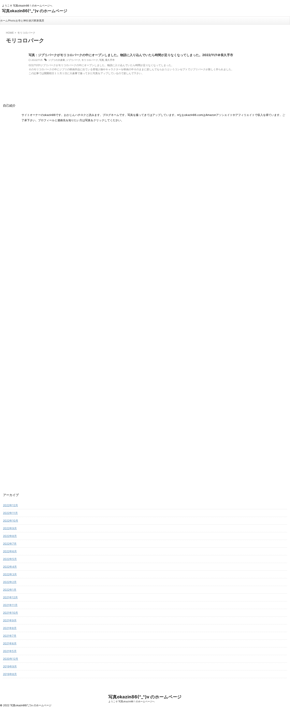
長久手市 (110, 59)
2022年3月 (10, 574)
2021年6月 (10, 643)
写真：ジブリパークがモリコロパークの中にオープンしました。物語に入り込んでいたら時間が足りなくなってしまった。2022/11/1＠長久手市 (131, 55)
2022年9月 (10, 528)
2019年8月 (10, 674)
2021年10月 (10, 612)
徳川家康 (34, 20)
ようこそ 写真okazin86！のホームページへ (131, 701)
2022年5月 (10, 559)
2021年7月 (9, 635)
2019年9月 (10, 666)
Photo (11, 20)
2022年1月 (9, 589)
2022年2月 (10, 582)
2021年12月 (10, 597)
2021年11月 (10, 605)
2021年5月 (10, 651)
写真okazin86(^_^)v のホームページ (34, 10)
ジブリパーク (73, 59)
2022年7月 (10, 543)
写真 (101, 59)
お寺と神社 (22, 20)
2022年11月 (10, 513)
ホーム (4, 20)
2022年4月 (10, 566)
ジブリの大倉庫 (56, 59)
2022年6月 (10, 551)
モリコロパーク (89, 59)
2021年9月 (10, 620)
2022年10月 (10, 520)
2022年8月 (10, 536)
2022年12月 (10, 505)
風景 (41, 20)
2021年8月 (10, 628)
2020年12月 (10, 658)
